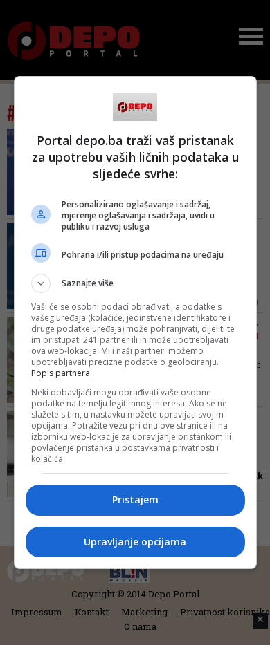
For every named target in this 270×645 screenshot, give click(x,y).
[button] (135, 283)
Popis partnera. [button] (61, 373)
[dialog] (135, 322)
